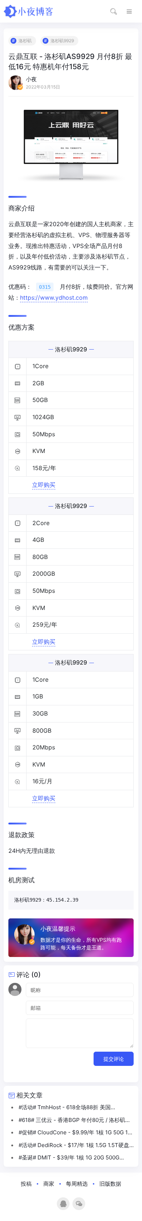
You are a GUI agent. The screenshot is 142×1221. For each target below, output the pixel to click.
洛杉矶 (25, 40)
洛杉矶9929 (62, 40)
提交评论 (113, 1059)
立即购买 (43, 484)
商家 (48, 1183)
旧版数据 (110, 1183)
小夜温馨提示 (57, 928)
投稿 (26, 1183)
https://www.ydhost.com (54, 297)
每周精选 (77, 1183)
